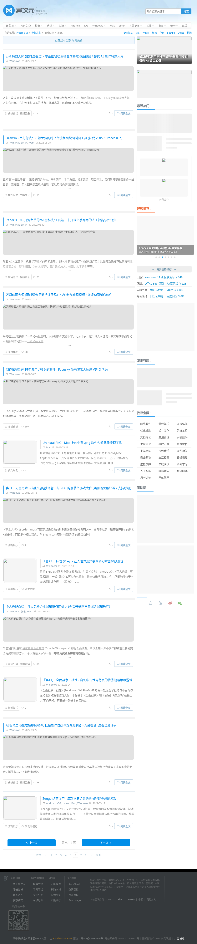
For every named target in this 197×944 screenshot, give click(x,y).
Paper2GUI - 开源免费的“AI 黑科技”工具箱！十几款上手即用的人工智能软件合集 (61, 220)
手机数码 (182, 437)
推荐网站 (13, 195)
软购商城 (56, 889)
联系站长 (18, 895)
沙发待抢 (30, 589)
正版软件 (56, 884)
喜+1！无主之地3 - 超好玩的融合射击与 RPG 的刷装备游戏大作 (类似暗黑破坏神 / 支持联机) (68, 488)
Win (11, 142)
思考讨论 (145, 477)
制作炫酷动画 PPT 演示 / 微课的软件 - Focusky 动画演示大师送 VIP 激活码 (57, 369)
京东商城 (73, 895)
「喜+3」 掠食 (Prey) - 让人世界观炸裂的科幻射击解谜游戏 (83, 561)
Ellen (120, 899)
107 (27, 426)
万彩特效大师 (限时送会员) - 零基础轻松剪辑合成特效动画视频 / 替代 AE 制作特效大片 (65, 56)
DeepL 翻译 (40, 266)
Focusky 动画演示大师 (116, 98)
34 (38, 664)
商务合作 (164, 199)
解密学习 (182, 464)
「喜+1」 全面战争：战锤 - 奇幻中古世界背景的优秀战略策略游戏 (87, 680)
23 (38, 277)
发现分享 (13, 664)
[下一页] (91, 855)
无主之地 (11, 529)
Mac (17, 142)
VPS (138, 32)
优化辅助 (13, 470)
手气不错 (38, 889)
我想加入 (151, 899)
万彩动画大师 (92, 98)
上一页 (33, 842)
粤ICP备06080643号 (92, 938)
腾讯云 (22, 938)
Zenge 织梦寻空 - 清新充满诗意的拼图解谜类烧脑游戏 (79, 798)
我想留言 (18, 900)
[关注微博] (170, 603)
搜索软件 (38, 884)
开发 (99, 179)
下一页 (104, 842)
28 (26, 352)
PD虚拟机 (128, 32)
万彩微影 (8, 103)
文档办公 (25, 195)
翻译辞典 (182, 471)
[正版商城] (150, 603)
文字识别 (81, 266)
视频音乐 (25, 113)
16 (38, 195)
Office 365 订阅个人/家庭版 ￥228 (165, 283)
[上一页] (46, 855)
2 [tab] (159, 257)
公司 (13, 336)
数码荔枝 (73, 889)
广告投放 (179, 938)
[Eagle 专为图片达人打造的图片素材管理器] (164, 181)
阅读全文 (125, 113)
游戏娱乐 (13, 545)
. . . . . (68, 106)
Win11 (146, 32)
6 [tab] (171, 257)
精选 (189, 32)
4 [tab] (165, 257)
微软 (154, 32)
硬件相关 (182, 450)
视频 (40, 336)
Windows (14, 61)
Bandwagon (75, 900)
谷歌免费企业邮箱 (33, 648)
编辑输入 (164, 471)
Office (181, 32)
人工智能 (145, 471)
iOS (59, 803)
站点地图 (38, 900)
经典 (53, 529)
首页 (38, 855)
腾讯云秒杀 (157, 290)
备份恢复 (182, 457)
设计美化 (164, 430)
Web (31, 142)
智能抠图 (24, 266)
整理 (67, 184)
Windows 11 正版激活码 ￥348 (164, 277)
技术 (39, 261)
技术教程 (182, 444)
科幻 (131, 529)
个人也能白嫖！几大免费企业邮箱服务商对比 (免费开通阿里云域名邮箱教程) (58, 606)
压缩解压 (164, 477)
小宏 (140, 899)
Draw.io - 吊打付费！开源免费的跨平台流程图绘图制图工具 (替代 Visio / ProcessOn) (64, 138)
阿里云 (31, 938)
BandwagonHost (62, 938)
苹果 (162, 32)
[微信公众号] (180, 603)
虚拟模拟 (145, 464)
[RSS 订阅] (160, 603)
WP (39, 938)
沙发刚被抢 (31, 826)
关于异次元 (19, 884)
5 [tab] (168, 257)
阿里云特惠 (157, 296)
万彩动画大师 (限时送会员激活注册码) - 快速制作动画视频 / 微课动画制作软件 (59, 295)
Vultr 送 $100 (175, 290)
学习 (66, 179)
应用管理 (13, 277)
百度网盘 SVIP (175, 296)
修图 (71, 266)
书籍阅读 (164, 464)
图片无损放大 (57, 266)
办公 (45, 179)
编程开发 (164, 444)
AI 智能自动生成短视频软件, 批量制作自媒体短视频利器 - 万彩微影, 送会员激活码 (61, 725)
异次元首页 (22, 32)
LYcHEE (131, 899)
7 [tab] (174, 257)
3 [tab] (162, 257)
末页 (98, 855)
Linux (24, 142)
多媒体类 (13, 113)
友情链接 (56, 895)
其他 (23, 611)
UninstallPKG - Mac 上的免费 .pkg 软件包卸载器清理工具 (82, 443)
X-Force (110, 899)
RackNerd (74, 884)
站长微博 (18, 889)
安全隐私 (145, 457)
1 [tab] (156, 257)
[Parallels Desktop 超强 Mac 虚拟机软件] (164, 160)
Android (50, 803)
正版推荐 (56, 900)
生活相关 (164, 457)
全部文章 (36, 32)
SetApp (171, 32)
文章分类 (38, 895)
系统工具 (182, 430)
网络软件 (145, 424)
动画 (24, 98)
